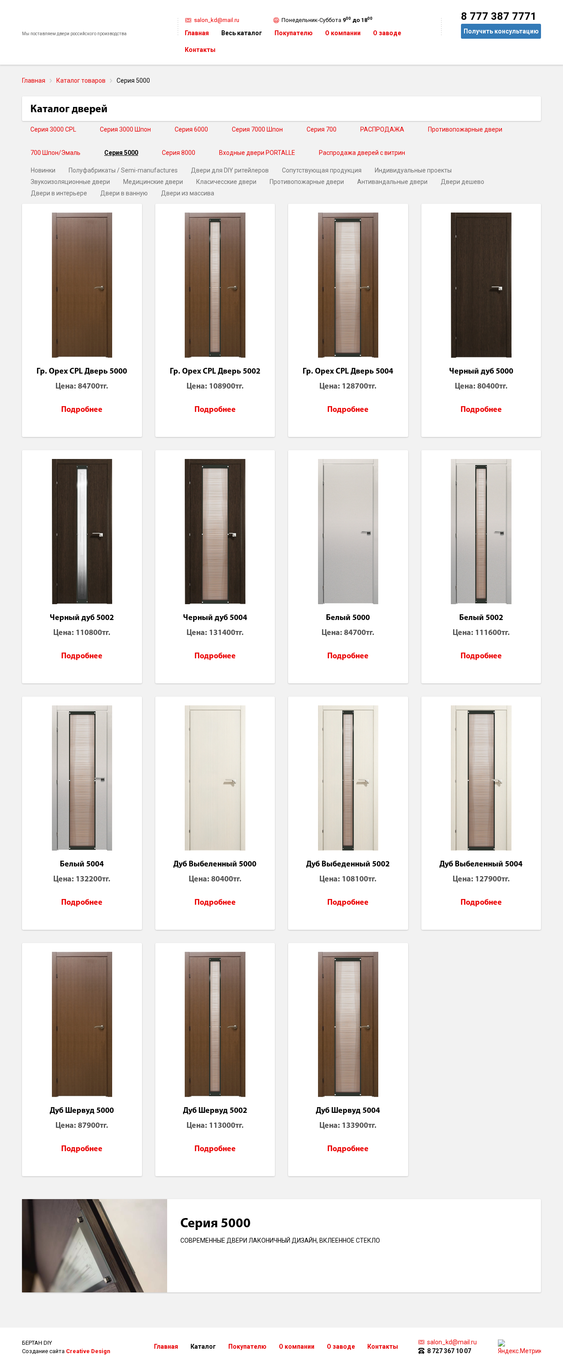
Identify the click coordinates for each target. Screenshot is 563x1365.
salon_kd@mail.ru (216, 20)
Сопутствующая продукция (322, 170)
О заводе (387, 33)
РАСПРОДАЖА (382, 129)
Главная (197, 33)
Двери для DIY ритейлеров (230, 170)
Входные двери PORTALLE (257, 152)
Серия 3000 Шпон (125, 129)
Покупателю (293, 33)
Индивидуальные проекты (413, 170)
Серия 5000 (121, 152)
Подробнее (81, 410)
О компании (343, 33)
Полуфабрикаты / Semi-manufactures (123, 170)
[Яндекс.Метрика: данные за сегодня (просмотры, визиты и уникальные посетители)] (519, 1347)
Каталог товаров (81, 80)
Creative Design (88, 1351)
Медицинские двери (153, 181)
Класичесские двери (226, 181)
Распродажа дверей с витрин (362, 152)
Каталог (203, 1346)
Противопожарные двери (465, 129)
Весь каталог (241, 33)
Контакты (200, 49)
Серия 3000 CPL (53, 129)
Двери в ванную (124, 193)
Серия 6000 (191, 129)
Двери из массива (187, 193)
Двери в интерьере (59, 193)
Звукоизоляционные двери (70, 181)
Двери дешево (462, 181)
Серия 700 (321, 129)
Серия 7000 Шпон (257, 129)
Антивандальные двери (392, 181)
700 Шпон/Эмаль (55, 152)
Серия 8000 (178, 152)
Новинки (43, 170)
